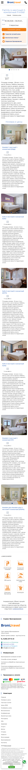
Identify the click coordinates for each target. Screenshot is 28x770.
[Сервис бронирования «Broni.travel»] (14, 2)
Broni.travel (7, 745)
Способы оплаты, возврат (9, 659)
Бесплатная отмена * (12, 37)
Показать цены (14, 30)
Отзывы (3, 732)
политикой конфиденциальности (10, 762)
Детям (3, 729)
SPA (2, 721)
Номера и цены (17, 15)
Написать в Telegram (10, 646)
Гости (3, 24)
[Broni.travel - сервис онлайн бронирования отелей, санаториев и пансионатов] (10, 625)
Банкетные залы (6, 716)
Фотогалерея (5, 737)
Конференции (5, 713)
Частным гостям (6, 702)
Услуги (3, 726)
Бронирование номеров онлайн (11, 656)
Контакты (4, 742)
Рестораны (4, 718)
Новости (3, 734)
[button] (9, 69)
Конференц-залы (6, 708)
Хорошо (11, 767)
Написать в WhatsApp (10, 642)
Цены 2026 (4, 705)
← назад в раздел (6, 556)
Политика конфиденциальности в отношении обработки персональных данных (13, 668)
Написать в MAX (8, 644)
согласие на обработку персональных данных (12, 764)
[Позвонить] (26, 2)
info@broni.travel (8, 648)
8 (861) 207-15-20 (8, 639)
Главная (9, 15)
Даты (3, 20)
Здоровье (4, 724)
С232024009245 (18, 609)
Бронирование (5, 740)
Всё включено (5, 710)
